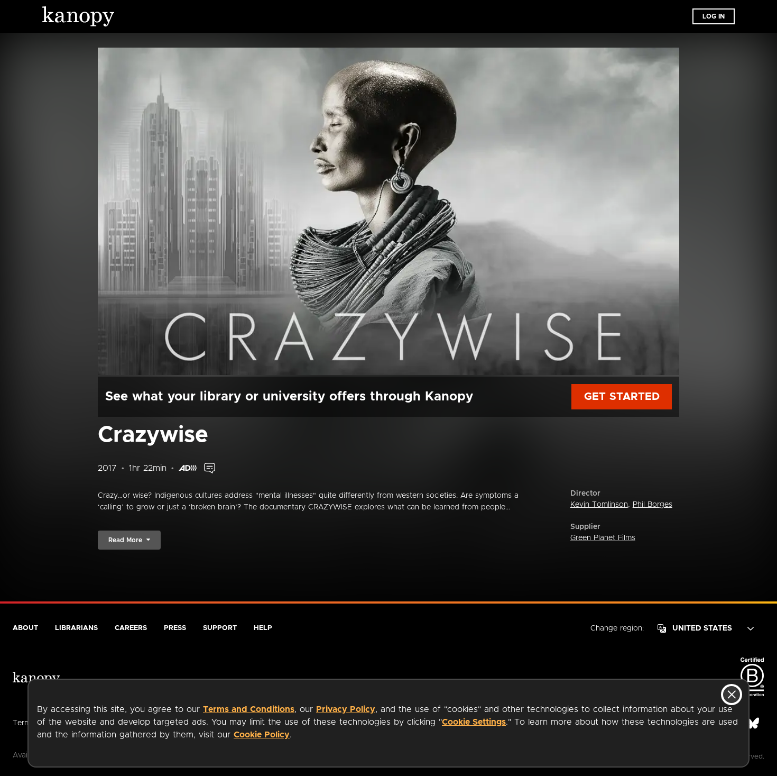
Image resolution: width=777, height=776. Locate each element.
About (25, 628)
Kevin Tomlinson (599, 504)
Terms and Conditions (248, 709)
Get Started (622, 396)
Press (175, 628)
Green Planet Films (602, 538)
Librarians (76, 628)
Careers (131, 628)
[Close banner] (731, 694)
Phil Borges (652, 504)
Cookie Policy (262, 735)
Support (220, 628)
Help (263, 628)
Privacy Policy (345, 709)
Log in (713, 16)
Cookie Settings (474, 722)
